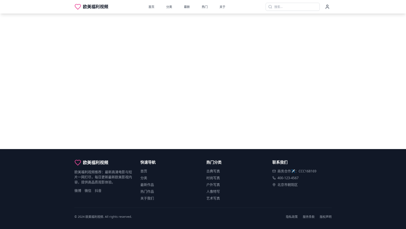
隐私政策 (292, 217)
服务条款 (309, 217)
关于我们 (147, 198)
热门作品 (147, 191)
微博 (77, 190)
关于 (222, 7)
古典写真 (213, 171)
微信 (88, 190)
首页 (151, 7)
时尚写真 (213, 178)
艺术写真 (213, 198)
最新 (187, 7)
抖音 (98, 190)
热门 (205, 7)
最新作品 (147, 184)
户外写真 (213, 184)
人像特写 (213, 191)
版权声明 (326, 217)
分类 (169, 7)
